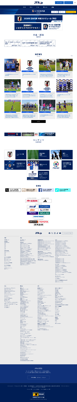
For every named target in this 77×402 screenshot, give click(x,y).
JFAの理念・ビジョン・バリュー (38, 377)
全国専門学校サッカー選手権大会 (25, 263)
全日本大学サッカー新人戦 (24, 256)
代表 (24, 7)
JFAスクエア (6, 296)
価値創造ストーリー (58, 297)
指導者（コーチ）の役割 (23, 299)
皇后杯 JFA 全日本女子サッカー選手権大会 (61, 240)
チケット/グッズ (69, 2)
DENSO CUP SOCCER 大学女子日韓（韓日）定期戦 (28, 260)
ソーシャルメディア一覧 (67, 233)
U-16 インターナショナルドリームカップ (44, 250)
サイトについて (10, 385)
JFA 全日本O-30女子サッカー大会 (60, 241)
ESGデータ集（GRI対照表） (59, 296)
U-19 (5, 245)
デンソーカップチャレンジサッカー (25, 257)
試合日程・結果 (54, 11)
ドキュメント (57, 312)
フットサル (56, 309)
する (38, 7)
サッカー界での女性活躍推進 (42, 308)
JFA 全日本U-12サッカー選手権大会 (43, 260)
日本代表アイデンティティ (8, 267)
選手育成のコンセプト (41, 289)
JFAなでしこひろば (7, 292)
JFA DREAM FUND (58, 302)
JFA (38, 286)
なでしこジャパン (7, 251)
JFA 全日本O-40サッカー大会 (59, 258)
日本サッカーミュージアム (59, 281)
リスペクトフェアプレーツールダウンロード (26, 353)
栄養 (21, 327)
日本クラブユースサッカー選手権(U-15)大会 (44, 255)
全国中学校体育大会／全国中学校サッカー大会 (45, 253)
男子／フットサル (7, 258)
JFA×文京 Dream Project (58, 301)
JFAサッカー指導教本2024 (24, 306)
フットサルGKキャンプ (41, 296)
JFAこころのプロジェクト (41, 311)
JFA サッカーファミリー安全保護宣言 (25, 335)
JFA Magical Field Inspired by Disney (9, 291)
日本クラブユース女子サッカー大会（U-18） (62, 253)
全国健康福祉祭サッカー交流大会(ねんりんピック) (62, 262)
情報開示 (56, 295)
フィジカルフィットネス (23, 314)
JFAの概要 (56, 290)
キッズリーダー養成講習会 (8, 298)
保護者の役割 (22, 342)
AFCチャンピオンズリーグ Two (25, 246)
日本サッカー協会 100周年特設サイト (60, 299)
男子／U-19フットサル (7, 259)
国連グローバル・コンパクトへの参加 (43, 321)
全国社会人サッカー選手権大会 (24, 250)
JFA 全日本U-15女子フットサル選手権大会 (61, 271)
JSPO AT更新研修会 (23, 324)
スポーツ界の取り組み (23, 346)
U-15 (5, 249)
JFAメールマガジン (58, 323)
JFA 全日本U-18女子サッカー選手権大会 (61, 245)
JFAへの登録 (59, 2)
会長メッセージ (57, 289)
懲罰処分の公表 (22, 355)
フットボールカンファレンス (24, 305)
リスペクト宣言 (22, 334)
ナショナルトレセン (40, 291)
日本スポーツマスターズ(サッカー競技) (26, 253)
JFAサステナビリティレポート (42, 320)
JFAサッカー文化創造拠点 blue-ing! (60, 280)
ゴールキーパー (22, 313)
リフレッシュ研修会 (23, 304)
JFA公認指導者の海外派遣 (24, 316)
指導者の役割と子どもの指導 (24, 341)
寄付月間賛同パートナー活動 (42, 322)
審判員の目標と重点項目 (23, 297)
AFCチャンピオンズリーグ (24, 244)
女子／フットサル (7, 261)
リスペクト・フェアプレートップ (25, 333)
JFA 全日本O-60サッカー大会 (59, 260)
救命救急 (21, 322)
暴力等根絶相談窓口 (23, 354)
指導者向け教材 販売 (23, 307)
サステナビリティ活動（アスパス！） (60, 298)
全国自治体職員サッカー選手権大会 (25, 251)
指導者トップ (22, 298)
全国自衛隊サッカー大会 (23, 252)
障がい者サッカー (7, 300)
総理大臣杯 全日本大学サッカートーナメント (27, 255)
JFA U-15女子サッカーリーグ (59, 249)
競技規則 (21, 295)
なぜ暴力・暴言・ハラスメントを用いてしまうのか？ (28, 339)
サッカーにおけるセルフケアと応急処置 (26, 329)
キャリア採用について (45, 389)
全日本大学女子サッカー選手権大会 (60, 243)
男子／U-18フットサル (7, 260)
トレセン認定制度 (40, 290)
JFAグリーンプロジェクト (41, 306)
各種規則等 (56, 318)
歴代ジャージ (6, 268)
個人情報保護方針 (31, 385)
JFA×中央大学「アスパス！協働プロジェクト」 (45, 310)
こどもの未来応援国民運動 (41, 313)
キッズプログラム (7, 297)
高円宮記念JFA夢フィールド (42, 302)
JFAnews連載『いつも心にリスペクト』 (26, 343)
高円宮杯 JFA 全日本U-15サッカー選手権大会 (44, 252)
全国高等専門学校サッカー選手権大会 (25, 261)
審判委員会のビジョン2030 (24, 289)
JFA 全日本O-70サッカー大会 (59, 261)
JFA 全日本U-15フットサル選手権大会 (61, 270)
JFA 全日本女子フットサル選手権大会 (60, 266)
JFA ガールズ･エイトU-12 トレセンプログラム (44, 295)
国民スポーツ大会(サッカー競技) (25, 247)
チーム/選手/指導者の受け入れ (42, 328)
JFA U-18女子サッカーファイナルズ (60, 244)
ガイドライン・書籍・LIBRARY (25, 331)
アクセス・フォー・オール (59, 300)
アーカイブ (29, 389)
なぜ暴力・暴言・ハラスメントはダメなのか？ (27, 340)
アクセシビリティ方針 (18, 385)
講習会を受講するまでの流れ (24, 302)
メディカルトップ (23, 319)
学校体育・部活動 (7, 299)
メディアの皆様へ (36, 389)
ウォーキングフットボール (8, 295)
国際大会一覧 (22, 240)
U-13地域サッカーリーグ (41, 254)
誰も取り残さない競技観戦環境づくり (43, 307)
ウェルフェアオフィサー (23, 348)
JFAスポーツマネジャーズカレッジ (43, 314)
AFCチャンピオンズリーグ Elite (25, 245)
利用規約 (25, 385)
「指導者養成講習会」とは (24, 301)
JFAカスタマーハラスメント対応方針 (38, 387)
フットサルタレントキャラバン (42, 297)
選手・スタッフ (61, 11)
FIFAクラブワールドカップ (24, 264)
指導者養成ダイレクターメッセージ (25, 300)
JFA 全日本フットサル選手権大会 (60, 265)
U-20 (5, 252)
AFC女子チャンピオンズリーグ (59, 254)
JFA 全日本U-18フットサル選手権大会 (61, 269)
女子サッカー (57, 307)
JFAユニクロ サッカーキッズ (8, 290)
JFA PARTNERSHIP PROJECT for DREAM (26, 360)
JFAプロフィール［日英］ (59, 303)
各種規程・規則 (57, 293)
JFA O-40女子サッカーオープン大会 (60, 242)
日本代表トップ (6, 239)
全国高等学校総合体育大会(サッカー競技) (44, 245)
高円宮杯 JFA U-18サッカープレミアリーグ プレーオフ (46, 243)
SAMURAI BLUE (6, 242)
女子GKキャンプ (40, 294)
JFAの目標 (56, 291)
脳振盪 (21, 320)
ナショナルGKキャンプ (41, 293)
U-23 (5, 243)
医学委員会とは (22, 330)
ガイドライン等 (22, 318)
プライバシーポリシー (65, 385)
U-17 (5, 247)
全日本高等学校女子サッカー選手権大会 (61, 250)
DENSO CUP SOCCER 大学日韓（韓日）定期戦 (27, 258)
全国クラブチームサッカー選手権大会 (25, 249)
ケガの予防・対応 (23, 328)
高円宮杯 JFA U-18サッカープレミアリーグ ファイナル (46, 240)
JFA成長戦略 (57, 292)
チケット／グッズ (57, 315)
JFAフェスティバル (7, 301)
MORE (38, 121)
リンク (56, 321)
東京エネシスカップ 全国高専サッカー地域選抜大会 (28, 262)
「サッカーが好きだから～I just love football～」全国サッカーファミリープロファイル (11, 303)
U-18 (5, 246)
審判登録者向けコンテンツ (24, 294)
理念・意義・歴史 (23, 308)
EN (75, 2)
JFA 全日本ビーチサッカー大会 (59, 277)
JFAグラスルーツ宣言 (7, 289)
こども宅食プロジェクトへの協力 (42, 319)
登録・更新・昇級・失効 (23, 309)
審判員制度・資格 (23, 292)
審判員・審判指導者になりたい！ (25, 291)
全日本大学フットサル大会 (59, 268)
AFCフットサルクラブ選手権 (59, 274)
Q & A (56, 320)
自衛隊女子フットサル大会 (59, 267)
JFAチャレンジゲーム (7, 293)
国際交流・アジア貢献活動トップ (42, 323)
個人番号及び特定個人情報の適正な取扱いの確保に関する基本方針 (48, 385)
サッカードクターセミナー (24, 323)
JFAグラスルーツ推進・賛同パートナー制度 (10, 304)
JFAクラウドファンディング (24, 357)
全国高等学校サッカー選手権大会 (43, 244)
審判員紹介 (22, 293)
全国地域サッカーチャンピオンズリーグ (26, 248)
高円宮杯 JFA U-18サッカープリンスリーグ (44, 242)
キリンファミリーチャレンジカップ (9, 294)
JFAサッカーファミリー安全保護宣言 (43, 309)
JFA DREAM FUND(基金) (24, 359)
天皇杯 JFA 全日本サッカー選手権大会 (26, 243)
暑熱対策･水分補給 (23, 321)
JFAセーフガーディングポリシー (25, 336)
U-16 (5, 248)
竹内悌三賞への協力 (40, 312)
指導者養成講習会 (23, 303)
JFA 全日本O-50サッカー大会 (59, 259)
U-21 (5, 244)
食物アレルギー (22, 326)
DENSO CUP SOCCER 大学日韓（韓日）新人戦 (27, 259)
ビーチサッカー (6, 263)
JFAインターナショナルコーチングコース (26, 317)
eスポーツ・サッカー (7, 266)
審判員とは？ (22, 290)
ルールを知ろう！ (58, 278)
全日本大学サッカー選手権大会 (24, 254)
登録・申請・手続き (58, 294)
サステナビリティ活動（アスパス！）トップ (44, 305)
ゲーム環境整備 (40, 299)
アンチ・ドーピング (23, 325)
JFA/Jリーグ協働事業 (41, 303)
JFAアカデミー (40, 300)
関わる (45, 7)
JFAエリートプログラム (41, 292)
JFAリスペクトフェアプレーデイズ (25, 347)
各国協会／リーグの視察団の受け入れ (43, 329)
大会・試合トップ (23, 239)
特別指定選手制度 (40, 298)
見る (31, 7)
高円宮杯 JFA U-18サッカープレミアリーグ (44, 241)
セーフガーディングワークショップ (25, 351)
